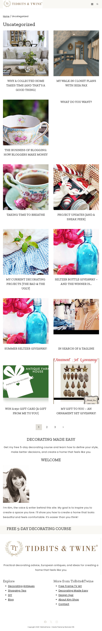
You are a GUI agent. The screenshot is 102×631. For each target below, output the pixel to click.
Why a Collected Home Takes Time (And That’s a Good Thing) (25, 85)
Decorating (15, 586)
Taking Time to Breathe (26, 214)
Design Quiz (65, 595)
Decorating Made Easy (73, 590)
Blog (11, 599)
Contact (63, 604)
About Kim (65, 599)
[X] (51, 621)
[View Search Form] (97, 4)
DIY (10, 595)
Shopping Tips (17, 590)
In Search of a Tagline (76, 348)
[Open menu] (92, 4)
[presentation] (26, 53)
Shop (75, 599)
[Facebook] (45, 621)
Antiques (29, 586)
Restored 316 (69, 627)
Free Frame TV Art (70, 586)
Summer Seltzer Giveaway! (25, 348)
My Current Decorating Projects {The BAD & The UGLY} (25, 284)
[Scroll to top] (95, 621)
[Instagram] (56, 621)
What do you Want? (76, 102)
